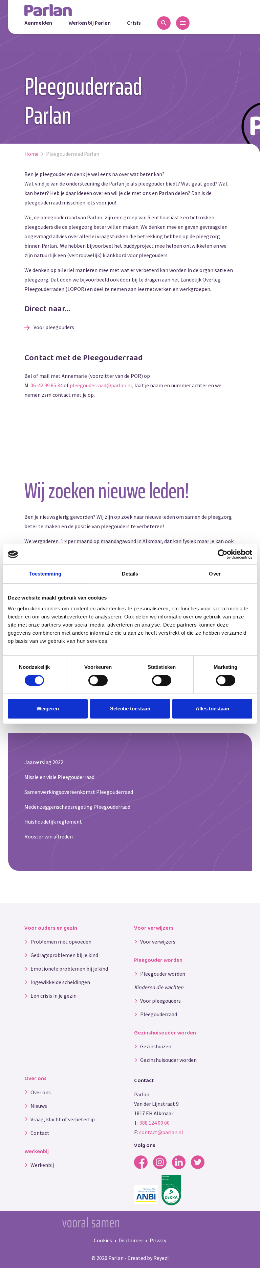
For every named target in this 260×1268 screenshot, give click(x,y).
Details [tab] (130, 574)
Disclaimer (130, 1240)
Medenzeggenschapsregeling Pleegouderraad (77, 806)
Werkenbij (42, 1165)
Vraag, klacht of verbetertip (62, 1119)
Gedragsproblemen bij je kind (64, 955)
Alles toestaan (212, 708)
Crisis (134, 23)
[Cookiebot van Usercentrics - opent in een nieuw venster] (222, 554)
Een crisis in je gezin (53, 995)
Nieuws (38, 1105)
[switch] (98, 680)
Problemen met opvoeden (60, 941)
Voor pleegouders (53, 327)
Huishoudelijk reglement (53, 821)
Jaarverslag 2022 (43, 762)
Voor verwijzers (157, 941)
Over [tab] (214, 574)
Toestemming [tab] (45, 574)
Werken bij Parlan (89, 23)
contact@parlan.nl (161, 1132)
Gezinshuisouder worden (168, 1059)
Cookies (103, 1240)
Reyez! (161, 1257)
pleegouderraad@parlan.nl (101, 385)
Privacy (158, 1240)
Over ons (40, 1092)
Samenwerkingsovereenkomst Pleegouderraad (78, 791)
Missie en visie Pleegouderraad (59, 777)
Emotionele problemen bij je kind (69, 968)
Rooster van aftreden (48, 836)
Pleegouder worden (162, 973)
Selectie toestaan (130, 708)
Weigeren (48, 708)
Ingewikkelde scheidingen (60, 982)
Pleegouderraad (158, 1014)
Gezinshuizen (155, 1046)
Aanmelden (38, 23)
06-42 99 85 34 (46, 385)
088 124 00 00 (154, 1122)
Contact (39, 1132)
